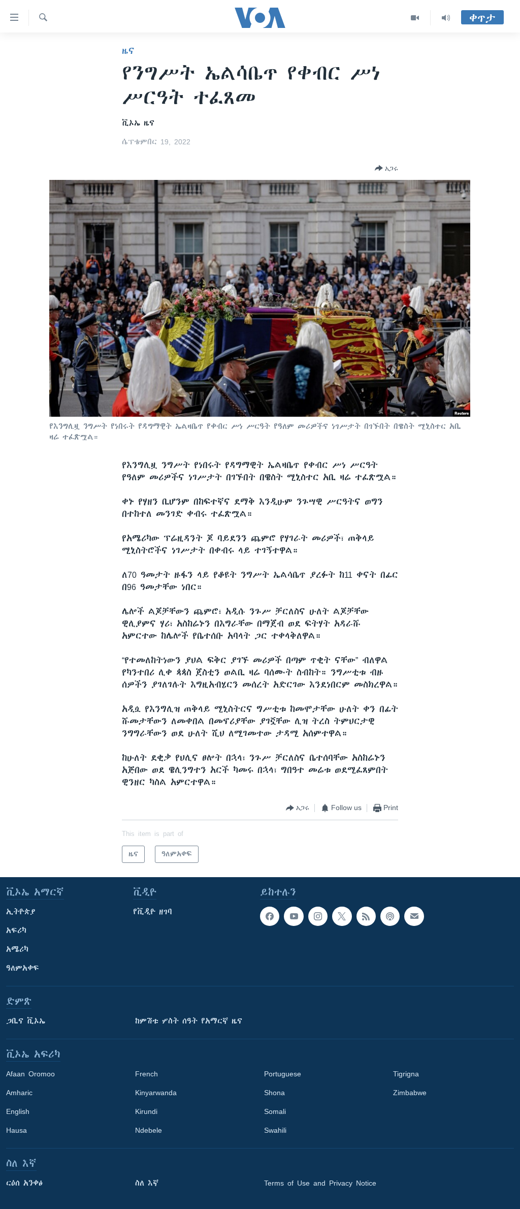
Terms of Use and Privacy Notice (320, 1183)
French (146, 1073)
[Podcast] (390, 916)
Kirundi (146, 1111)
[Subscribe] (414, 916)
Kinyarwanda (156, 1092)
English (17, 1111)
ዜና (128, 51)
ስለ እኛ (146, 1183)
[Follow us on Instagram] (318, 916)
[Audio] (446, 17)
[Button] (386, 168)
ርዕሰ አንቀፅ (24, 1183)
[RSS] (366, 916)
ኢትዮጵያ (21, 911)
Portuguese (282, 1073)
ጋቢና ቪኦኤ (25, 1021)
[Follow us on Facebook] (269, 916)
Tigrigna (406, 1073)
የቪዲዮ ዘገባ (152, 911)
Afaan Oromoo (30, 1073)
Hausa (16, 1130)
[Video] (415, 17)
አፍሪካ (16, 930)
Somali (275, 1111)
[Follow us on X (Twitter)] (341, 916)
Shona (274, 1092)
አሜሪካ (17, 949)
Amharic (19, 1092)
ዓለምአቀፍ (22, 968)
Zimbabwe (410, 1092)
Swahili (275, 1130)
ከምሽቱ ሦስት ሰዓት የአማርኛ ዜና (188, 1021)
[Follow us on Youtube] (293, 916)
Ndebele (148, 1130)
